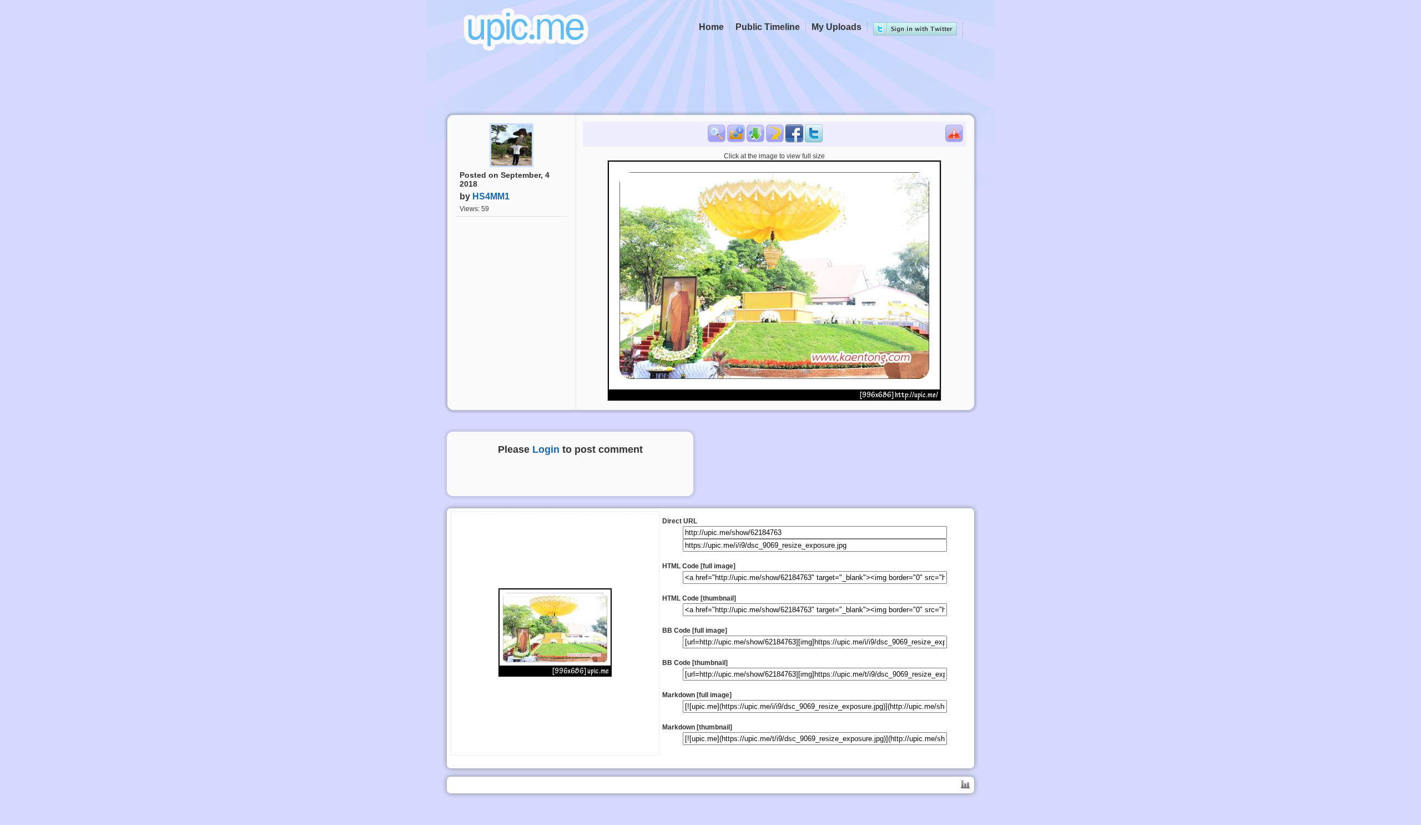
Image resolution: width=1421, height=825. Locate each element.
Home (711, 27)
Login (546, 449)
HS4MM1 (491, 196)
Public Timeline (767, 27)
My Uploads (836, 27)
